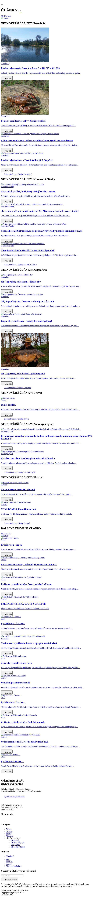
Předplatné (15, 840)
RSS (8, 860)
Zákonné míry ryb (17, 842)
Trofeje (8, 834)
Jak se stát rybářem (18, 847)
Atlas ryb (9, 836)
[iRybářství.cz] (49, 2)
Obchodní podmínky (14, 866)
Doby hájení (15, 845)
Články (8, 829)
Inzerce (8, 864)
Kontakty (9, 862)
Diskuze (9, 832)
